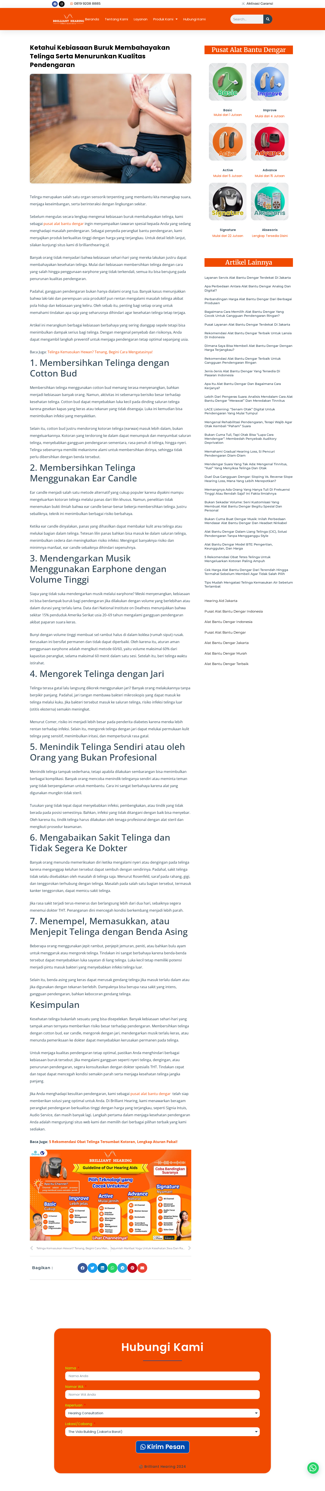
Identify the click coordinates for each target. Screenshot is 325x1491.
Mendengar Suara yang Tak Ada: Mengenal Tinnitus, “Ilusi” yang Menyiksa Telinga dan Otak (246, 466)
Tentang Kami (116, 19)
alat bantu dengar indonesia (228, 622)
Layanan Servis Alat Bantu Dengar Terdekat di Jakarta (248, 278)
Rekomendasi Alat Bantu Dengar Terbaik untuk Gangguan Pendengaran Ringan (243, 361)
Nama (71, 1368)
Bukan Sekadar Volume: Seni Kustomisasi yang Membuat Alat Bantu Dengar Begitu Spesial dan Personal (243, 506)
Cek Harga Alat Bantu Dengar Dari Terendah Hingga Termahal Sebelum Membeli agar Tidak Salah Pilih (246, 572)
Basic (227, 110)
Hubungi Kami (194, 19)
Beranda (92, 19)
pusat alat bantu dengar (64, 223)
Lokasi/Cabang (79, 1424)
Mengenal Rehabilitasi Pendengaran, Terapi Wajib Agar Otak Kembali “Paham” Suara (248, 424)
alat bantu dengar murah (226, 653)
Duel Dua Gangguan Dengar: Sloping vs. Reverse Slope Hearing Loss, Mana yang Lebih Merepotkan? (249, 479)
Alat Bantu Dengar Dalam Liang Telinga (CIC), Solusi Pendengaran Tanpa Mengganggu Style (246, 534)
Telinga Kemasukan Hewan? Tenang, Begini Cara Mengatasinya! (100, 352)
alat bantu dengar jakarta (227, 643)
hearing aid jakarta (221, 601)
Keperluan (74, 1406)
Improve (270, 110)
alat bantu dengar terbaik (227, 664)
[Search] (267, 19)
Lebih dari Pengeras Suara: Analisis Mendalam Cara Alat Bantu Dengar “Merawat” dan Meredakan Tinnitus (249, 399)
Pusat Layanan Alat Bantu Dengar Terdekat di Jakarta (247, 325)
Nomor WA (74, 1387)
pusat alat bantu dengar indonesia (234, 611)
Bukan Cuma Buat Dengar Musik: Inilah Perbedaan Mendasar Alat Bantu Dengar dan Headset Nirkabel (246, 521)
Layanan (140, 19)
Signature (228, 230)
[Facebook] (55, 4)
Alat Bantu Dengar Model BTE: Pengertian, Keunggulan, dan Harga (239, 546)
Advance (270, 170)
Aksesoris (270, 230)
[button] (83, 1268)
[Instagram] (62, 4)
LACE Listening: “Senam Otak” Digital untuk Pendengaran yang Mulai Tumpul (240, 411)
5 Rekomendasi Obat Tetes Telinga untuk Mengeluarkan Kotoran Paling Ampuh (238, 559)
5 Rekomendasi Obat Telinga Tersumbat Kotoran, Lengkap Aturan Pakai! (113, 1141)
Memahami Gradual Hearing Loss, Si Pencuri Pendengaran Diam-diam (240, 453)
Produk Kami (163, 19)
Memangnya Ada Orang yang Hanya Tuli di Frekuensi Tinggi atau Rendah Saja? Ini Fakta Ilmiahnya (247, 492)
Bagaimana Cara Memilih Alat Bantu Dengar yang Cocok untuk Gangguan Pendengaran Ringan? (244, 314)
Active (228, 170)
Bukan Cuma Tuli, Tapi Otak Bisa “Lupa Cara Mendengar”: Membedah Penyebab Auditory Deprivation (241, 439)
